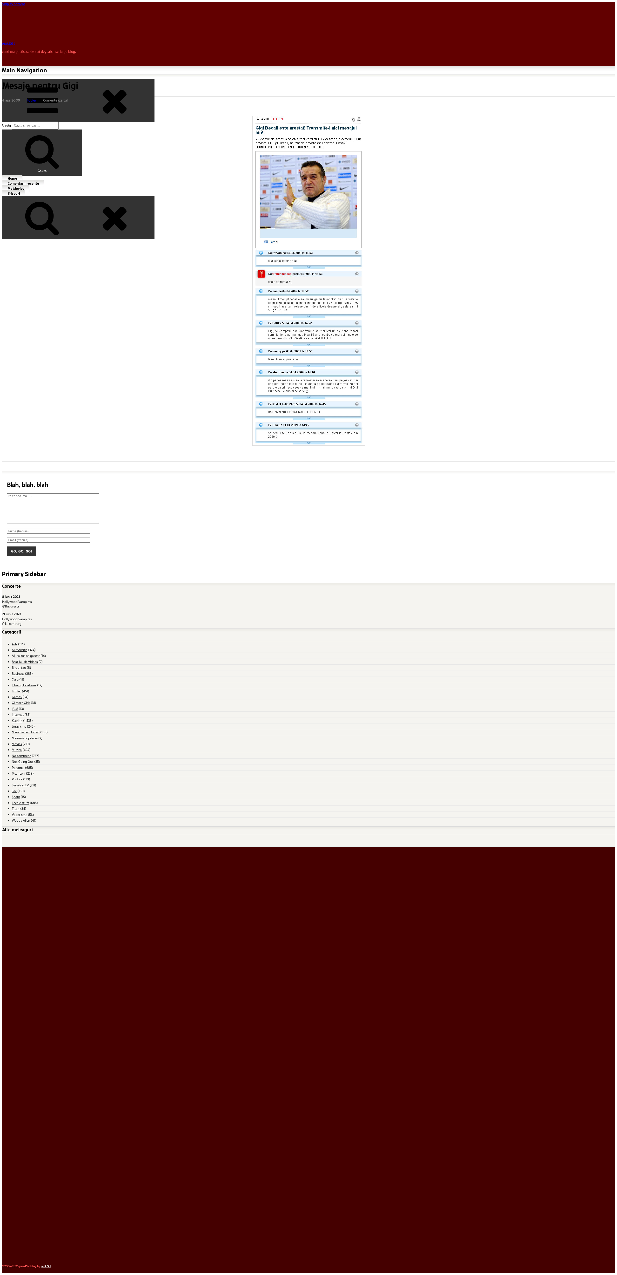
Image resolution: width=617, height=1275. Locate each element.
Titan (16, 808)
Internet (18, 714)
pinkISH (8, 43)
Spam (16, 797)
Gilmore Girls (21, 703)
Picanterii (18, 773)
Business (18, 673)
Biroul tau (19, 667)
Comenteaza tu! (55, 100)
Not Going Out (23, 761)
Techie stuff (20, 803)
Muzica (17, 750)
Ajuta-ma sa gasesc (26, 656)
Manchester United (26, 732)
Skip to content (13, 4)
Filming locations (24, 685)
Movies (17, 744)
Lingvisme (19, 726)
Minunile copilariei (25, 738)
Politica (17, 779)
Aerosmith (19, 650)
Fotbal (31, 100)
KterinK (17, 720)
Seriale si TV (20, 785)
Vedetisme (19, 814)
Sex (14, 791)
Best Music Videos (25, 662)
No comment (21, 756)
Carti (15, 679)
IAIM (15, 709)
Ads (14, 644)
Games (17, 697)
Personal (18, 767)
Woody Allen (21, 820)
